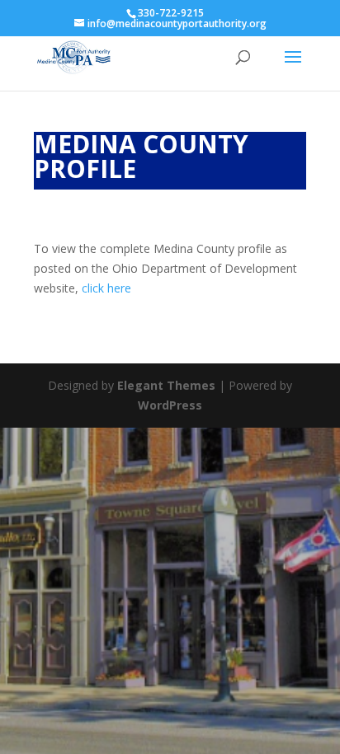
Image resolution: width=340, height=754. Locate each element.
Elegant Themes (166, 385)
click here (106, 288)
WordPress (170, 405)
